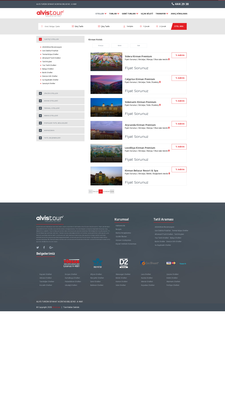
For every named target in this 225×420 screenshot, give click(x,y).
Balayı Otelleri (48, 68)
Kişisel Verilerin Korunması (126, 243)
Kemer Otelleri (121, 281)
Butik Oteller (47, 72)
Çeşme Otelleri (173, 274)
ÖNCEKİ (96, 191)
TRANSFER (161, 13)
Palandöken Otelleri (73, 281)
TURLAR (113, 13)
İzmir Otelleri (95, 281)
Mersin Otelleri (147, 281)
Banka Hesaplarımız (123, 232)
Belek (120, 45)
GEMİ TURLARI (129, 13)
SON (112, 191)
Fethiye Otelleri (173, 285)
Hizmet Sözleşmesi (123, 240)
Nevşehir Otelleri (97, 277)
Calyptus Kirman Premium (140, 79)
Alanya (100, 45)
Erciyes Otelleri (71, 274)
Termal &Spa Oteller (50, 54)
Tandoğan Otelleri (47, 281)
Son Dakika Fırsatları (50, 50)
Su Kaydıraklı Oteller (50, 79)
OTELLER (99, 13)
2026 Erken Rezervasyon (52, 47)
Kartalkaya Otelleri (72, 277)
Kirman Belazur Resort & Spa (141, 171)
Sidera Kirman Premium (138, 56)
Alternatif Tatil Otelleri (51, 57)
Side (138, 45)
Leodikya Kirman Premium (140, 148)
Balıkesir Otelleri (96, 285)
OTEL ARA (178, 26)
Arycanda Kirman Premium (140, 125)
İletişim (119, 229)
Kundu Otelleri (147, 277)
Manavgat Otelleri (123, 274)
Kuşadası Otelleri (147, 285)
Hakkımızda (120, 225)
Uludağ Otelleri (71, 285)
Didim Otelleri (172, 277)
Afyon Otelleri (96, 274)
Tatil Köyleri (47, 61)
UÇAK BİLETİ (147, 13)
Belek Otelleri (121, 277)
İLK (90, 191)
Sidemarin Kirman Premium (140, 102)
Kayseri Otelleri (46, 274)
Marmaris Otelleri (173, 281)
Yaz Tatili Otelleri (49, 65)
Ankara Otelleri (46, 277)
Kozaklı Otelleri (46, 285)
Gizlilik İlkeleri (121, 236)
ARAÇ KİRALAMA (179, 13)
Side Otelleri (121, 285)
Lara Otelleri (146, 274)
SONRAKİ (106, 191)
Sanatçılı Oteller (48, 83)
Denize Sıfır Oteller (49, 76)
